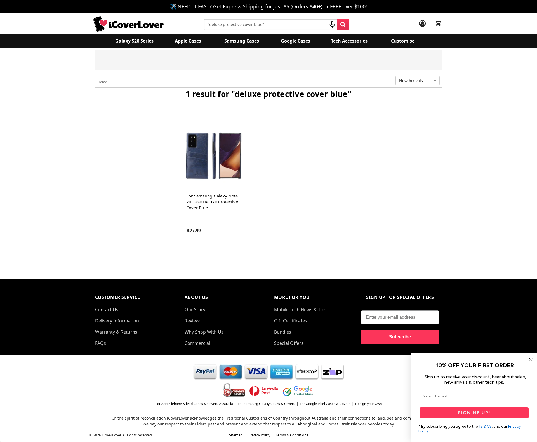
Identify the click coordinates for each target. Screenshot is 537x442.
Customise (402, 41)
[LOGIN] (422, 23)
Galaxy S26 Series (134, 41)
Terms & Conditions (292, 435)
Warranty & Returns (116, 332)
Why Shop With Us (204, 332)
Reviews (193, 321)
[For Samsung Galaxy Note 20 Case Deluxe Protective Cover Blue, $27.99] (213, 155)
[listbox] (418, 80)
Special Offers (288, 343)
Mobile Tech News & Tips (300, 309)
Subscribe (400, 336)
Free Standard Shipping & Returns (225, 58)
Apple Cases (188, 41)
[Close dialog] (530, 359)
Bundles (282, 332)
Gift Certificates (290, 321)
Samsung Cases (241, 41)
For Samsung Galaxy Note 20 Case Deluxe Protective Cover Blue (212, 201)
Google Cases (295, 41)
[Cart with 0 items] (438, 23)
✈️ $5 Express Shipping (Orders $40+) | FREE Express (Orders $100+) (323, 61)
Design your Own (368, 403)
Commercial (197, 343)
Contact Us (106, 309)
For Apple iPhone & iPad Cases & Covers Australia (194, 403)
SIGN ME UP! (474, 412)
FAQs (100, 343)
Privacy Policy (259, 435)
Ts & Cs (485, 426)
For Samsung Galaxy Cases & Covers (266, 403)
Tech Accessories (349, 41)
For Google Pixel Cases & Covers (325, 403)
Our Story (195, 309)
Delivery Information (117, 321)
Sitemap (236, 435)
